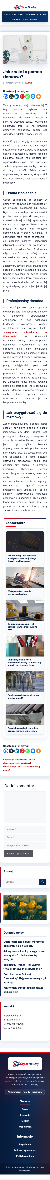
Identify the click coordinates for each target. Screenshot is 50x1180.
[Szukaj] (42, 882)
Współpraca (25, 1126)
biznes (7, 15)
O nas (25, 1109)
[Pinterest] (22, 96)
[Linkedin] (16, 96)
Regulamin (25, 1144)
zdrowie (34, 20)
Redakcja (25, 1115)
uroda (25, 20)
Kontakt (25, 1120)
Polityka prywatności (25, 1150)
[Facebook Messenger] (33, 96)
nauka (43, 15)
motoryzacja (32, 15)
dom (14, 15)
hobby (20, 15)
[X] (11, 96)
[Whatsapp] (27, 96)
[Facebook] (5, 96)
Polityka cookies (25, 1156)
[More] (38, 96)
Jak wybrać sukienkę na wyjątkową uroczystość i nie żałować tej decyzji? (24, 955)
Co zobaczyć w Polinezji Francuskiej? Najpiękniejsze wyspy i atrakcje (24, 978)
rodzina (16, 20)
